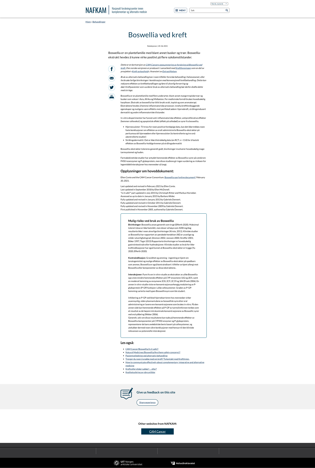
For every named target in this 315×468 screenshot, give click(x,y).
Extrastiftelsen (169, 71)
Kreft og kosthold (140, 71)
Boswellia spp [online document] (180, 177)
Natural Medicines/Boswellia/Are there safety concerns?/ (153, 352)
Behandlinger (99, 21)
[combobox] (209, 10)
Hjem (88, 21)
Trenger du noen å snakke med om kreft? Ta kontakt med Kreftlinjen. (157, 359)
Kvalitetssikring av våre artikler (140, 372)
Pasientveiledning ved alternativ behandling (146, 355)
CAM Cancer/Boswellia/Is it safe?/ (142, 349)
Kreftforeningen (183, 68)
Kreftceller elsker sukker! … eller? (141, 369)
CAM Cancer (157, 431)
